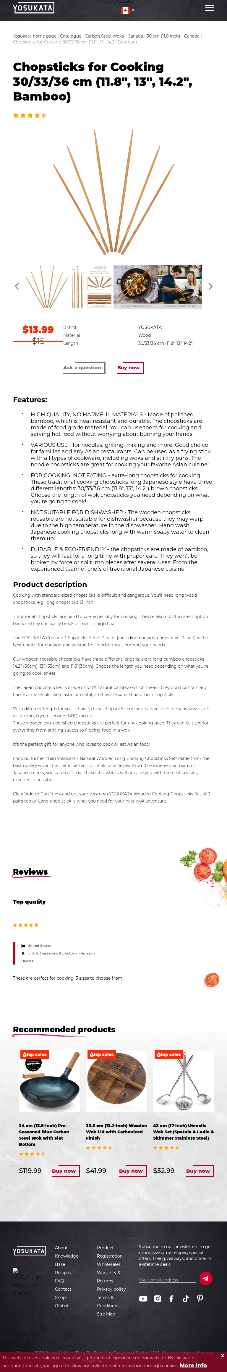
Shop (60, 1297)
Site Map (106, 1314)
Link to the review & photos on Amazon (61, 953)
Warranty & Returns (108, 1277)
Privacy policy (111, 1289)
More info (193, 1365)
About (61, 1247)
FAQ (59, 1281)
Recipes (63, 1272)
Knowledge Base (66, 1260)
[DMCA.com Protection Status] (29, 1282)
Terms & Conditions (108, 1301)
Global (61, 1305)
